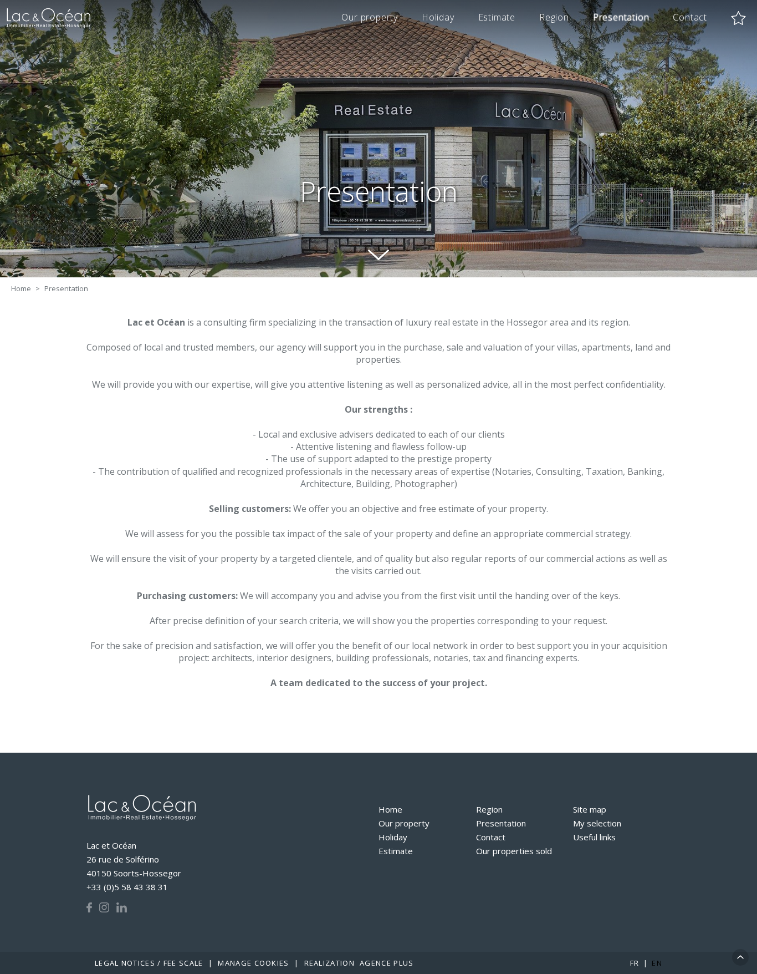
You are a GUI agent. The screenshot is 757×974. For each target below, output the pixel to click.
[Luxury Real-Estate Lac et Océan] (49, 18)
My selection (597, 823)
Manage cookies (253, 963)
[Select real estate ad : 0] (738, 18)
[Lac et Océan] (141, 810)
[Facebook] (89, 907)
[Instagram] (104, 907)
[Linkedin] (121, 907)
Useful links (594, 837)
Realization (359, 963)
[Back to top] (740, 957)
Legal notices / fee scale (149, 963)
